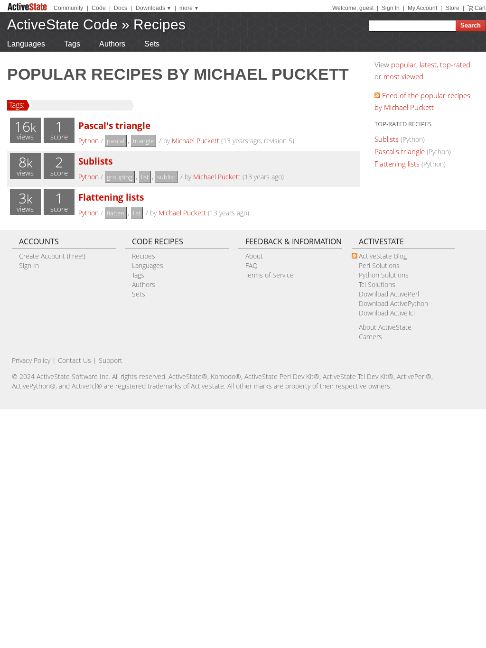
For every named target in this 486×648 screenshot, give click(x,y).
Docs (120, 8)
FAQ (251, 265)
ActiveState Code (62, 24)
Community (68, 8)
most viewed (403, 76)
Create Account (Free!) (52, 255)
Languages (26, 44)
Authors (112, 44)
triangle (143, 141)
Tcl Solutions (377, 284)
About (254, 255)
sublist (166, 177)
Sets (151, 44)
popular (403, 64)
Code (99, 8)
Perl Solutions (379, 265)
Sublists (95, 161)
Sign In (391, 8)
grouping (119, 177)
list (145, 177)
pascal (115, 141)
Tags (72, 44)
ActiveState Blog (383, 255)
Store (452, 8)
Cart (480, 8)
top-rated (455, 64)
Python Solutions (384, 274)
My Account (422, 8)
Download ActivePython (393, 303)
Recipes (159, 24)
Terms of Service (269, 274)
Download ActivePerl (389, 293)
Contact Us (74, 360)
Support (110, 360)
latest (428, 64)
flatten (115, 213)
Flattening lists (111, 197)
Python (88, 140)
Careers (370, 336)
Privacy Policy (31, 360)
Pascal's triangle (114, 125)
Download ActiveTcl (387, 312)
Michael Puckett (195, 140)
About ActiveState (385, 327)
